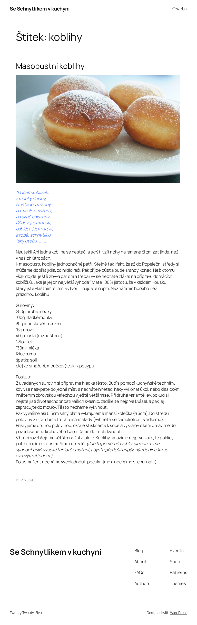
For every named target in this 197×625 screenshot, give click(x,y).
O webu (179, 9)
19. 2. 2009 (24, 479)
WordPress (178, 612)
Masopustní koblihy (50, 66)
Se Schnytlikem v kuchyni (40, 8)
